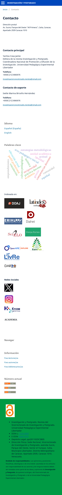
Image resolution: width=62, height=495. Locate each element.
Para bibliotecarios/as (13, 366)
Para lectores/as (11, 358)
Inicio (5, 9)
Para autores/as (11, 362)
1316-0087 (24, 433)
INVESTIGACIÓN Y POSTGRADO (21, 3)
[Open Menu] (3, 3)
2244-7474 (24, 436)
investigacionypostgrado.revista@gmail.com (22, 79)
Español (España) (12, 128)
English (8, 132)
